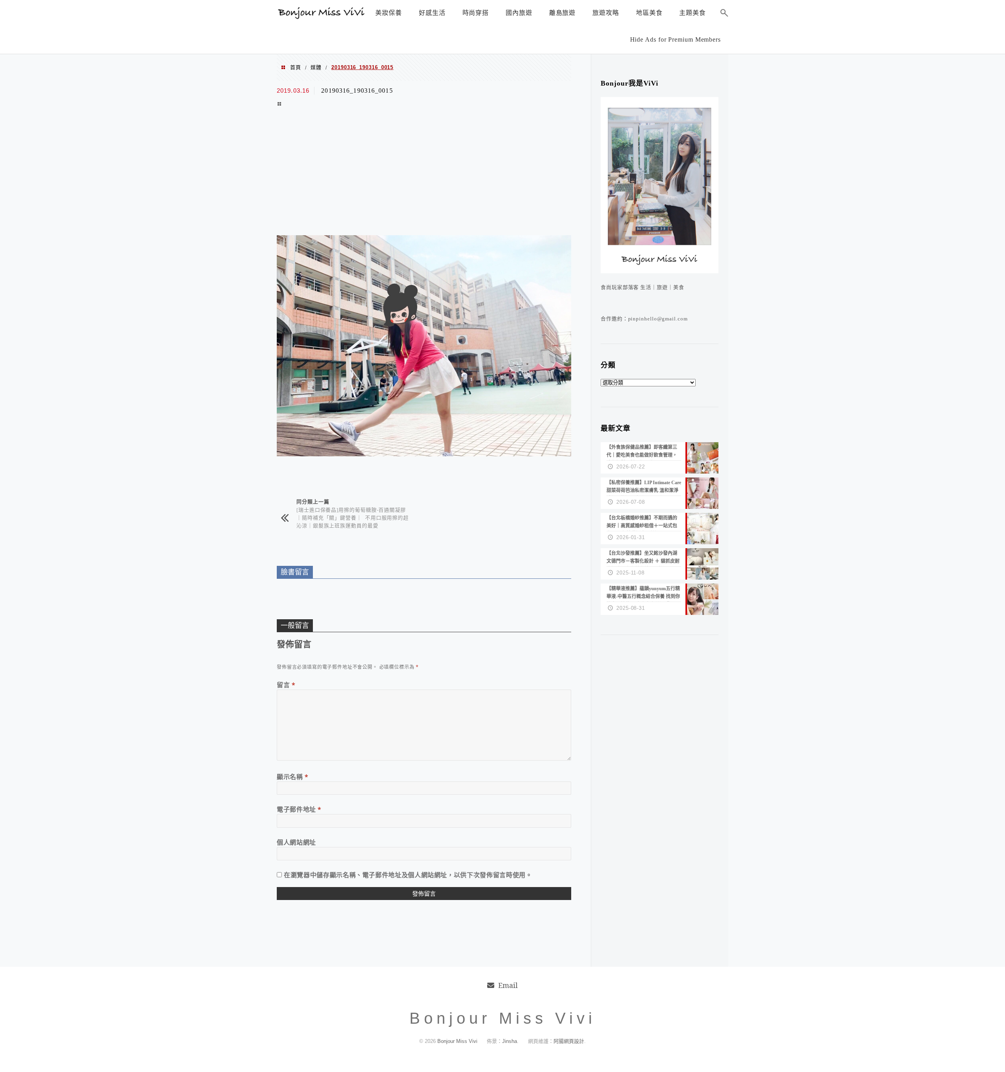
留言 (286, 685)
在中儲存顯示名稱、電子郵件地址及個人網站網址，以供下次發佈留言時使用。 (408, 875)
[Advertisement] (424, 172)
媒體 (316, 67)
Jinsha (509, 1041)
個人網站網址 (296, 842)
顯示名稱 (293, 776)
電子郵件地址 (299, 809)
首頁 (295, 67)
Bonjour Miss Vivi (458, 1041)
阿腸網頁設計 (569, 1041)
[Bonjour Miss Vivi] (322, 17)
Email (508, 985)
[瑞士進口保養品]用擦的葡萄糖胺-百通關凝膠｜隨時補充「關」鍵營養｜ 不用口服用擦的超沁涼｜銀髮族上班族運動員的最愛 (352, 517)
